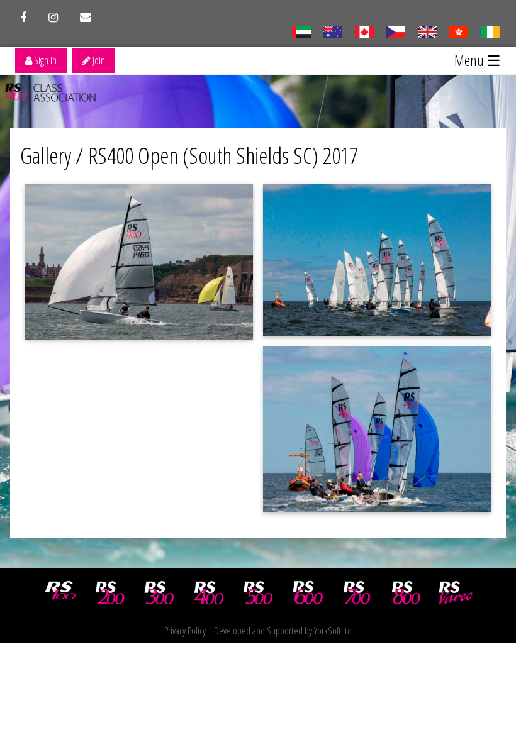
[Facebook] (23, 17)
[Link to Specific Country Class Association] (427, 31)
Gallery (45, 155)
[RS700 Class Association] (357, 593)
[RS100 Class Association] (60, 593)
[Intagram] (53, 17)
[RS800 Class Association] (406, 593)
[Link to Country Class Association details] (301, 31)
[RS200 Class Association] (110, 593)
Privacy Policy (185, 631)
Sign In (44, 60)
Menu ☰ (477, 60)
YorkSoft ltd (333, 631)
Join (98, 60)
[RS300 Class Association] (159, 593)
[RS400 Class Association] (209, 593)
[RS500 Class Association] (258, 593)
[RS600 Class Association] (308, 593)
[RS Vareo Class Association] (456, 593)
